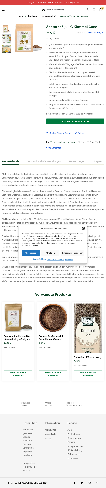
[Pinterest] (97, 482)
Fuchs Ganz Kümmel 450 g (87, 357)
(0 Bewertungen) (96, 32)
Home (20, 16)
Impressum (69, 260)
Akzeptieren (30, 253)
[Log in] (88, 9)
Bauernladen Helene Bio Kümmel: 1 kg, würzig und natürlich (17, 339)
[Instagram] (89, 482)
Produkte (32, 16)
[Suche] (94, 9)
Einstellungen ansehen (72, 253)
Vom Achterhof (49, 16)
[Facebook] (74, 482)
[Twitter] (82, 482)
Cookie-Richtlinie (39, 259)
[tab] (10, 161)
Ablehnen (50, 253)
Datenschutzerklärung (55, 260)
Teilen (81, 133)
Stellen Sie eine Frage (60, 133)
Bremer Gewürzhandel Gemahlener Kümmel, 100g (51, 339)
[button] (83, 228)
